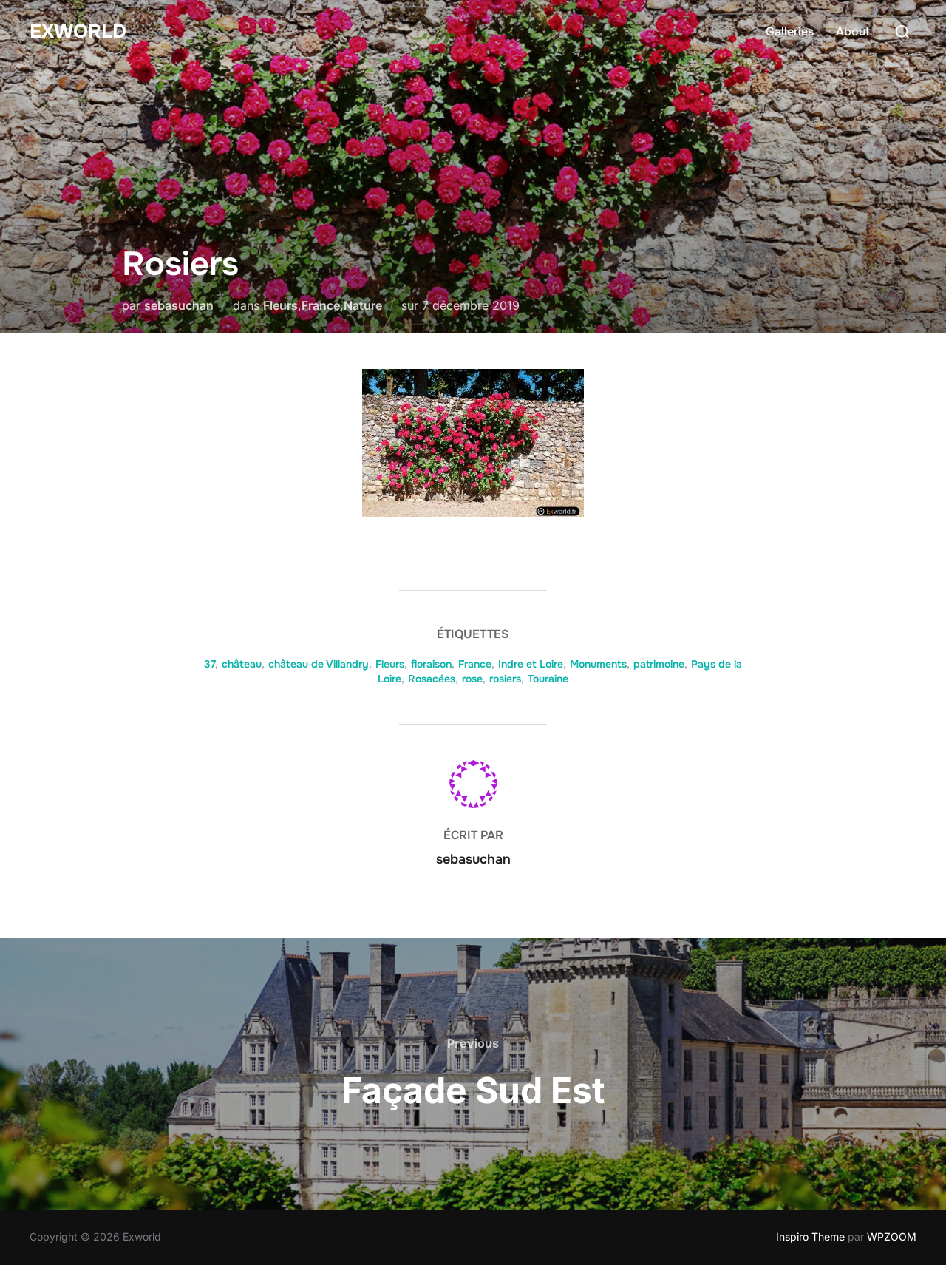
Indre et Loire (530, 664)
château (242, 664)
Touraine (548, 678)
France (321, 305)
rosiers (505, 678)
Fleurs (280, 305)
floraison (431, 664)
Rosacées (431, 678)
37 (209, 664)
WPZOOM (891, 1236)
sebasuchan (179, 305)
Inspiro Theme (810, 1236)
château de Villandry (318, 664)
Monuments (598, 664)
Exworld (78, 31)
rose (472, 678)
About (853, 31)
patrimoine (658, 664)
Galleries (790, 31)
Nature (363, 305)
